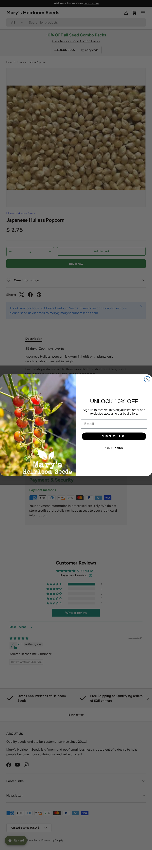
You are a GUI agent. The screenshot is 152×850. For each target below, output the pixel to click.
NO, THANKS (114, 448)
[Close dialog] (147, 379)
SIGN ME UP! (114, 436)
